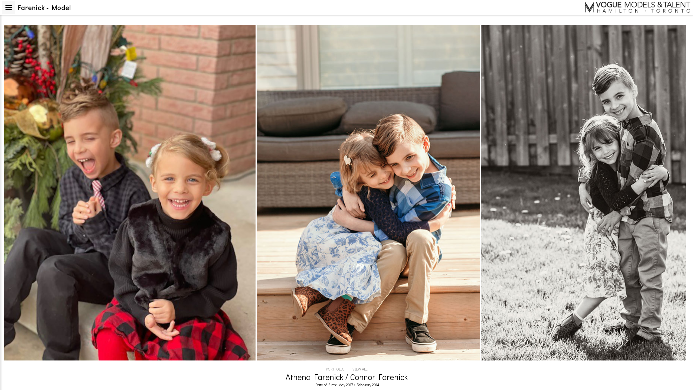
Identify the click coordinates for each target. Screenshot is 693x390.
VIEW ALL (359, 369)
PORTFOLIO (335, 369)
